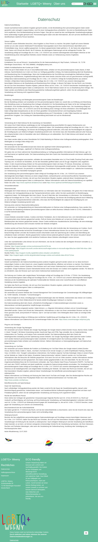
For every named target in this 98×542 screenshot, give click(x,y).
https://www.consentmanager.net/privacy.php (74, 319)
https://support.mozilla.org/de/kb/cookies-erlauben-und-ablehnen (37, 253)
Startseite (22, 3)
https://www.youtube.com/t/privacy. (16, 380)
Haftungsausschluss (8, 472)
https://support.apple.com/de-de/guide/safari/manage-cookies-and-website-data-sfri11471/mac (41, 255)
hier (13, 343)
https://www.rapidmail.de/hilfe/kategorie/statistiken (64, 183)
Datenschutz (5, 469)
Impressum (5, 476)
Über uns (59, 3)
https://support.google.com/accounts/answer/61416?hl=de (31, 246)
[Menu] (95, 4)
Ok (86, 533)
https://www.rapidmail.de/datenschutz (29, 183)
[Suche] (84, 4)
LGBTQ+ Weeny (41, 3)
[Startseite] (5, 3)
